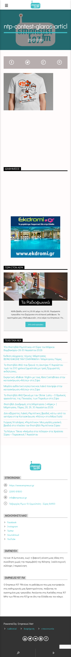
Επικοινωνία (47, 628)
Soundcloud (13, 534)
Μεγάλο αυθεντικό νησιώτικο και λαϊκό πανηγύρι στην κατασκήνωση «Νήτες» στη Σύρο (33, 387)
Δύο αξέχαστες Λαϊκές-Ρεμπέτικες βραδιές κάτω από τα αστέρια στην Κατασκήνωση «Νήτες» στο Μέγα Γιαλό (35, 415)
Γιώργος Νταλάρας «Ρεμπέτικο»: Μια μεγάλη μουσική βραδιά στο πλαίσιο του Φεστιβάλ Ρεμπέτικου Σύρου (32, 423)
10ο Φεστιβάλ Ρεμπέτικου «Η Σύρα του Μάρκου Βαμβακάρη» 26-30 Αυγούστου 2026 (29, 348)
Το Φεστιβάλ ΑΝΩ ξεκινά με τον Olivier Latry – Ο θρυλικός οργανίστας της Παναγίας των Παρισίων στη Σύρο (35, 397)
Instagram (12, 526)
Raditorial (12, 628)
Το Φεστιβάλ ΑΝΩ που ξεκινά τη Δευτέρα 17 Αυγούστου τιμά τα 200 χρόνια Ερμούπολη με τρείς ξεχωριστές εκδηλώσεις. (33, 368)
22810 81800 (15, 491)
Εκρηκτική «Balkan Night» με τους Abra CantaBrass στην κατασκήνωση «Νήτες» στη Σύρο (34, 378)
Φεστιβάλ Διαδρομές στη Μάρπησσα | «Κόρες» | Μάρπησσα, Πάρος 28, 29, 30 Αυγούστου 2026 (30, 405)
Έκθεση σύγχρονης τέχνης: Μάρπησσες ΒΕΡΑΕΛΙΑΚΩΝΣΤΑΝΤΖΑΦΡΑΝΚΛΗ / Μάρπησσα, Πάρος (33, 357)
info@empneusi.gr (18, 497)
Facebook (11, 522)
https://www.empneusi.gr (21, 485)
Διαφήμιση (29, 628)
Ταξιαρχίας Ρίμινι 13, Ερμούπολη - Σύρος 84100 (32, 503)
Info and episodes (35, 324)
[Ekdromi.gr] (36, 237)
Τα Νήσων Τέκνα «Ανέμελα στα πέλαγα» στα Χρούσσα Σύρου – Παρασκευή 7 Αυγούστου (33, 433)
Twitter (10, 530)
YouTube (11, 539)
